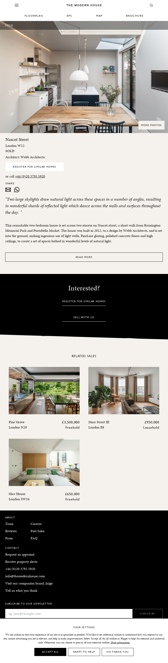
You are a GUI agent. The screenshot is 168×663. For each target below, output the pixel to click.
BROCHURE (134, 15)
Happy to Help (84, 651)
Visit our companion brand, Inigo (29, 583)
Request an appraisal (19, 554)
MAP (99, 15)
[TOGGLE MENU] (16, 5)
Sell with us (84, 317)
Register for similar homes (34, 166)
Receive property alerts (21, 561)
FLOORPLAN (34, 15)
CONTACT (12, 547)
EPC (69, 15)
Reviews (11, 530)
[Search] (151, 5)
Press (9, 538)
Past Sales (37, 530)
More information (120, 642)
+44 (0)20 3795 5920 (30, 176)
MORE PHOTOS (151, 125)
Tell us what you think (21, 590)
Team (9, 523)
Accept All (50, 651)
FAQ (34, 538)
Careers (36, 523)
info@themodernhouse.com (25, 576)
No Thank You (118, 651)
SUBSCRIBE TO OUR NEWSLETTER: (29, 603)
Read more (84, 257)
